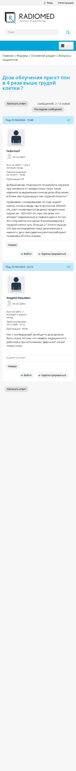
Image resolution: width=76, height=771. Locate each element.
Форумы (22, 56)
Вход (49, 2)
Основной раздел (43, 56)
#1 (69, 120)
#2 (69, 267)
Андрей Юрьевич (18, 298)
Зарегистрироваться (53, 254)
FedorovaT (13, 151)
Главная (8, 56)
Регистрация (66, 2)
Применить (68, 32)
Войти (27, 254)
